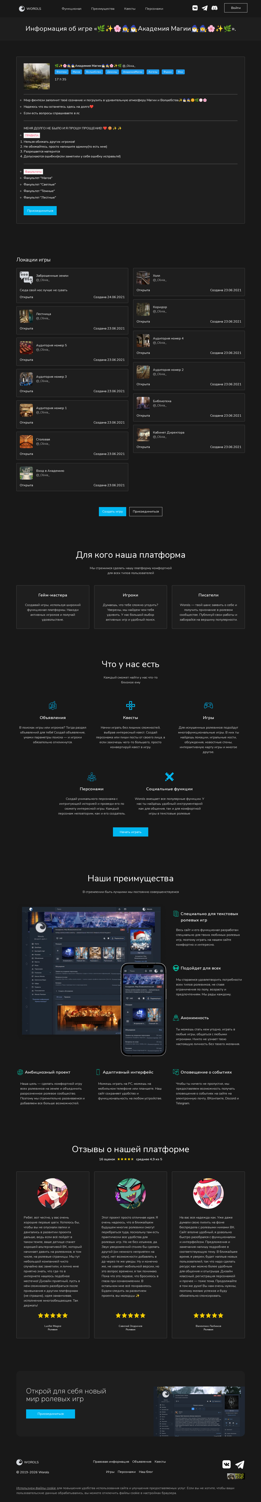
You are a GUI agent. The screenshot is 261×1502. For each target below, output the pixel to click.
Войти (236, 8)
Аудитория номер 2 (168, 370)
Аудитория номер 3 (51, 376)
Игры (110, 1472)
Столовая (43, 439)
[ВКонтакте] (195, 9)
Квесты (129, 9)
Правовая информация (111, 1461)
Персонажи (154, 9)
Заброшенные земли (52, 275)
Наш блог (146, 1472)
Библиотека (162, 401)
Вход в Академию (50, 471)
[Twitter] (204, 9)
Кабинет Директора (168, 432)
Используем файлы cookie (36, 1488)
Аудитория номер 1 (51, 408)
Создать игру (112, 511)
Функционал (71, 9)
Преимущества (102, 9)
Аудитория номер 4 (168, 338)
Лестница (43, 314)
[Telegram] (239, 1465)
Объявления (141, 1461)
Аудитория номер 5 (51, 345)
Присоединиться (40, 211)
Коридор (160, 307)
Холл (156, 275)
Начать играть (131, 832)
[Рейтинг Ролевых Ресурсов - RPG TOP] (236, 1478)
